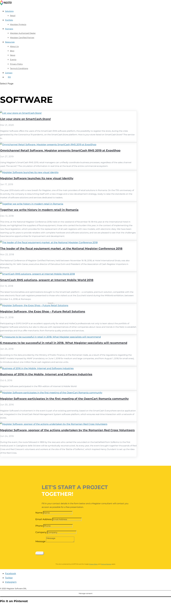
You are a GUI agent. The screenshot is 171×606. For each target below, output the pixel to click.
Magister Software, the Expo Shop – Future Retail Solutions (42, 311)
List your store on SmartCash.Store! (25, 119)
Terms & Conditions (19, 68)
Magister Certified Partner (22, 37)
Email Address (43, 519)
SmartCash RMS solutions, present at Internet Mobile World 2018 (46, 280)
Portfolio (9, 20)
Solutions (9, 11)
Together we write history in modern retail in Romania (39, 209)
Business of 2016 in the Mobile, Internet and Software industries (46, 374)
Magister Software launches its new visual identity (36, 178)
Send (40, 553)
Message (40, 541)
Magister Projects (18, 24)
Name (38, 512)
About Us (14, 46)
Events (13, 59)
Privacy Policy (16, 64)
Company (40, 532)
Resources (10, 42)
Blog (12, 51)
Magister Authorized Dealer (23, 33)
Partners (9, 29)
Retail (12, 15)
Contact (8, 73)
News (12, 55)
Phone (39, 525)
